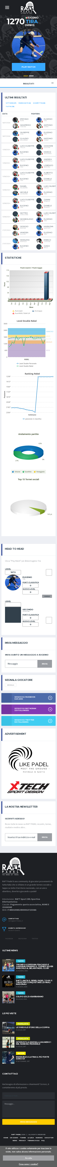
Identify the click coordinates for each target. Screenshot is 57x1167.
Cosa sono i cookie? (28, 1164)
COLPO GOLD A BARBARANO (29, 996)
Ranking (39, 1137)
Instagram (22, 938)
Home (5, 1137)
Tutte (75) (10, 106)
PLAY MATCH (28, 67)
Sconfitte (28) (39, 103)
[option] (28, 51)
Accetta (28, 1158)
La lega (31, 1137)
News (15, 1140)
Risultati (28, 83)
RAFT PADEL (16, 1134)
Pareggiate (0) (25, 103)
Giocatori (49, 1137)
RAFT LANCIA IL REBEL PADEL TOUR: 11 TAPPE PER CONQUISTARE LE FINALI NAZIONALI (34, 982)
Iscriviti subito (14, 930)
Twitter (34, 938)
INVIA (45, 664)
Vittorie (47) (11, 103)
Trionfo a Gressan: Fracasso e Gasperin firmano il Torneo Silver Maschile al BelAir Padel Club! (34, 966)
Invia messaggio (28, 1122)
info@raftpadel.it (15, 921)
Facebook (9, 938)
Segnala (10, 685)
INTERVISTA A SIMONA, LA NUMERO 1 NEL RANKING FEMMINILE (33, 1043)
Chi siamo (14, 1137)
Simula (47, 596)
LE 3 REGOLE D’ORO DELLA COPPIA (32, 1027)
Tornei (23, 1137)
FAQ (43, 1140)
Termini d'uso (34, 1140)
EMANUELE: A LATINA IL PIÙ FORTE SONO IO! (32, 1058)
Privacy (22, 1140)
